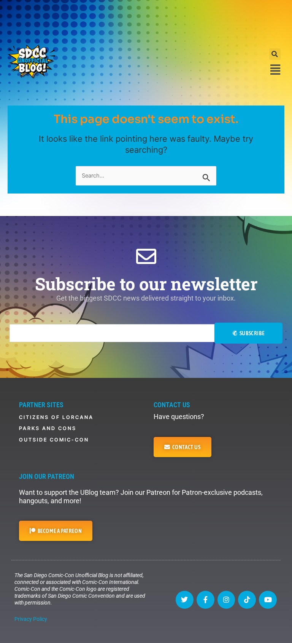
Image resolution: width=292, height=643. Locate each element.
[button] (275, 54)
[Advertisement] (146, 21)
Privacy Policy (30, 619)
